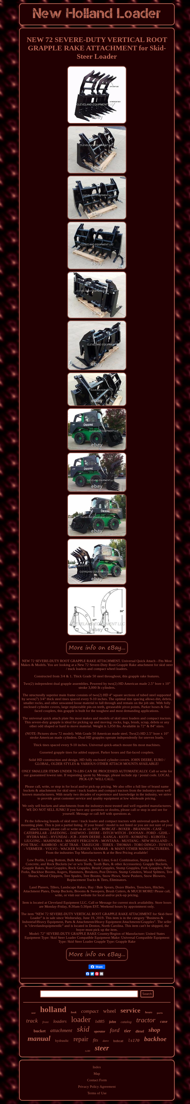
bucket (40, 1031)
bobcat (118, 1041)
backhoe (155, 1038)
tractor (145, 1020)
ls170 (133, 1040)
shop (154, 1029)
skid (83, 1029)
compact (89, 1011)
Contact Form (97, 1080)
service (130, 1010)
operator (99, 1031)
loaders (59, 1021)
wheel (109, 1011)
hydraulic (62, 1040)
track (32, 1021)
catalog (126, 1022)
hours (148, 1012)
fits (95, 1040)
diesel (140, 1031)
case (164, 1021)
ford (115, 1030)
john (112, 1022)
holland (53, 1009)
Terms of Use (97, 1093)
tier (127, 1030)
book (73, 1012)
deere (106, 1040)
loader (81, 1019)
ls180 (87, 1051)
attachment (61, 1030)
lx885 (99, 1021)
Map (97, 1073)
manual (39, 1038)
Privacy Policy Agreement (97, 1086)
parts (160, 1012)
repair (80, 1039)
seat (33, 1012)
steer (102, 1048)
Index (97, 1067)
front (45, 1022)
